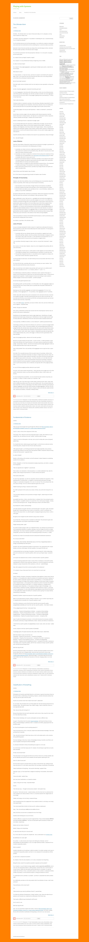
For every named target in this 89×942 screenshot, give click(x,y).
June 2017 (61, 184)
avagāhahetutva (29, 670)
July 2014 (61, 239)
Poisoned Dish (62, 50)
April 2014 (61, 244)
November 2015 (62, 214)
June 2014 (61, 240)
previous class (49, 834)
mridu (39, 404)
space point (50, 406)
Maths (67, 76)
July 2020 (61, 125)
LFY (62, 72)
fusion (16, 402)
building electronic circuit (64, 64)
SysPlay (14, 12)
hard (21, 402)
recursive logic (69, 80)
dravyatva (15, 671)
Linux (60, 29)
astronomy (50, 399)
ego (63, 67)
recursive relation (63, 81)
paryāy (48, 671)
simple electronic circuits (70, 82)
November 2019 (62, 138)
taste (14, 407)
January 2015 (61, 229)
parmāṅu (49, 404)
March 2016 (61, 207)
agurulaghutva (46, 668)
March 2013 (61, 264)
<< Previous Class (17, 30)
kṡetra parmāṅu (44, 402)
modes (37, 671)
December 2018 (62, 155)
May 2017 (61, 185)
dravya (51, 670)
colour (39, 401)
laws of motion (25, 404)
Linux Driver (71, 72)
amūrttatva (21, 670)
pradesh (41, 923)
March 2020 (61, 132)
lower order (62, 76)
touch (21, 407)
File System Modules (63, 69)
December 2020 (62, 117)
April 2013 (61, 263)
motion (35, 404)
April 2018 (61, 168)
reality (43, 673)
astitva (24, 670)
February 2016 (62, 209)
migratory (32, 404)
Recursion (64, 80)
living (25, 923)
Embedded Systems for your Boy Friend (67, 48)
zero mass (49, 407)
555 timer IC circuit (67, 59)
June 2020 (61, 127)
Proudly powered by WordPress (19, 936)
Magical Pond (70, 103)
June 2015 (61, 222)
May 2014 (61, 242)
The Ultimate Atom (19, 24)
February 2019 (62, 152)
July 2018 (61, 163)
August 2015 (61, 218)
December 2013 (62, 250)
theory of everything (27, 925)
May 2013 (61, 261)
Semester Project (62, 82)
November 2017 (62, 176)
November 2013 (62, 251)
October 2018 (62, 158)
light (29, 404)
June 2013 (61, 259)
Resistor (68, 81)
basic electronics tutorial (65, 63)
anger (72, 59)
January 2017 (61, 192)
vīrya (38, 675)
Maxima (72, 77)
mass (28, 923)
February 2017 (62, 190)
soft (47, 406)
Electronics (61, 26)
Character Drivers (72, 64)
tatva (23, 675)
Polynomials (61, 79)
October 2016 (62, 196)
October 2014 (62, 234)
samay (39, 406)
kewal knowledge (34, 721)
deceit (60, 66)
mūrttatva (41, 671)
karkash (39, 402)
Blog (20, 12)
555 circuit (61, 59)
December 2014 (62, 231)
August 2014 (61, 237)
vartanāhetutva (30, 675)
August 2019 (61, 143)
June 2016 (61, 203)
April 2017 (61, 187)
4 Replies (15, 27)
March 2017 (61, 188)
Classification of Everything (22, 685)
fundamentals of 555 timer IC (64, 71)
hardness (15, 923)
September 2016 (62, 198)
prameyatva (29, 673)
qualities (40, 673)
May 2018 (61, 166)
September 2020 (62, 122)
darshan (42, 670)
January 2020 (61, 135)
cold (37, 401)
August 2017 (61, 181)
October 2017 (62, 177)
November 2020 (62, 119)
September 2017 (62, 179)
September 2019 (62, 141)
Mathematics (62, 35)
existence (19, 671)
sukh (18, 675)
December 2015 (62, 212)
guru (19, 402)
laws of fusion (18, 404)
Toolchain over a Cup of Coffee (65, 46)
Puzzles (60, 80)
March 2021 (61, 113)
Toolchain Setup (62, 45)
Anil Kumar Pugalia (23, 409)
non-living (34, 923)
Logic (60, 34)
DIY (73, 66)
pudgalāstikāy (35, 673)
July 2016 (61, 201)
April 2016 (61, 206)
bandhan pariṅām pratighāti (24, 401)
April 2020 (61, 130)
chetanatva (35, 670)
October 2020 (62, 121)
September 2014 (62, 236)
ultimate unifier (32, 407)
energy (51, 922)
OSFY (68, 78)
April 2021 (61, 111)
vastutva (35, 675)
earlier (22, 302)
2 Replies (15, 420)
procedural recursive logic (68, 79)
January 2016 (61, 210)
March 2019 (61, 151)
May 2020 (61, 129)
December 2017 (62, 174)
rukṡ (37, 406)
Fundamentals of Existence (22, 417)
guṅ (27, 671)
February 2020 (62, 133)
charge (39, 922)
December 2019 (62, 136)
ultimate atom (25, 407)
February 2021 (62, 114)
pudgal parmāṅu (28, 406)
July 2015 (61, 220)
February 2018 (62, 171)
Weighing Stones (62, 51)
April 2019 (61, 149)
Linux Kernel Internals (63, 32)
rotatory (33, 406)
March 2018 (61, 170)
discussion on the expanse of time (41, 155)
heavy (23, 402)
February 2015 (62, 228)
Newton (45, 404)
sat (45, 673)
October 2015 (62, 215)
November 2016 (62, 195)
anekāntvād (40, 399)
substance (15, 675)
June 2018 (61, 165)
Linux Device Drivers (63, 31)
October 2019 (62, 140)
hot (26, 402)
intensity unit (29, 402)
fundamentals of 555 (63, 70)
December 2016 (62, 193)
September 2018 (62, 160)
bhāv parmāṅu (33, 401)
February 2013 (62, 266)
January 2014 (61, 248)
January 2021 (61, 116)
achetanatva (34, 668)
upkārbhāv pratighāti (39, 407)
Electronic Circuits (67, 67)
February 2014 (62, 247)
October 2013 (62, 253)
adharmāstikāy (35, 399)
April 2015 (61, 225)
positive (19, 406)
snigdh (44, 406)
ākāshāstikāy (15, 670)
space (14, 925)
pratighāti (23, 406)
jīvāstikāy (30, 671)
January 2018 (61, 173)
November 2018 (62, 157)
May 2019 (61, 147)
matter (30, 923)
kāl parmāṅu (35, 402)
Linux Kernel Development (66, 74)
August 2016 (61, 199)
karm (74, 71)
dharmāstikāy (44, 401)
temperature (20, 925)
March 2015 (61, 226)
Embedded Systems (63, 28)
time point (18, 407)
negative (42, 404)
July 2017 (61, 182)
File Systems (71, 69)
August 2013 (61, 256)
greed (71, 71)
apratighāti (45, 399)
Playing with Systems (22, 6)
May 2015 (61, 223)
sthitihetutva (51, 673)
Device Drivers (67, 66)
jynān (33, 671)
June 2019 (61, 146)
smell (42, 406)
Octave (63, 78)
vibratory (45, 407)
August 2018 (61, 162)
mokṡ (60, 78)
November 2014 (62, 233)
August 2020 (61, 124)
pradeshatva (24, 673)
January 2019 (61, 154)
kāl (35, 671)
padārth (45, 671)
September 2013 (62, 255)
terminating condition (64, 83)
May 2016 (61, 204)
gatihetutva (24, 671)
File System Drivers (63, 68)
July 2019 (61, 144)
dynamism (49, 401)
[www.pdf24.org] (14, 396)
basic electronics (65, 60)
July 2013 (61, 258)
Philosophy (25, 399)
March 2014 (61, 245)
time (33, 925)
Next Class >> (51, 392)
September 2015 (62, 217)
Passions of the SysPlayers (30, 12)
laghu (49, 402)
